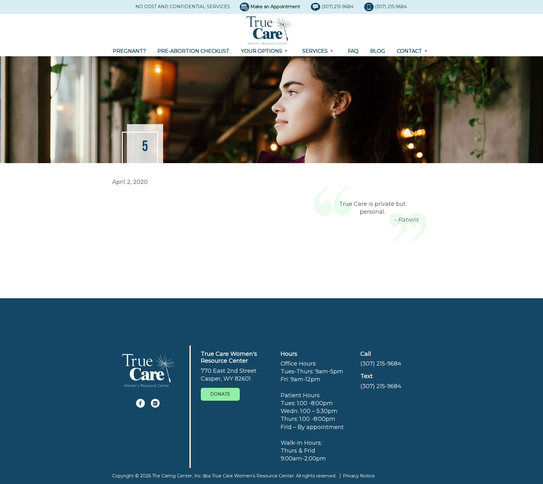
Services (315, 51)
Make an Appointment (275, 6)
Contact (409, 51)
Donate (220, 394)
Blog (377, 51)
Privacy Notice (359, 476)
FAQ (353, 51)
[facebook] (140, 403)
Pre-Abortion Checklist (193, 51)
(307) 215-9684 (338, 6)
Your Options (261, 51)
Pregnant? (129, 51)
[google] (155, 403)
